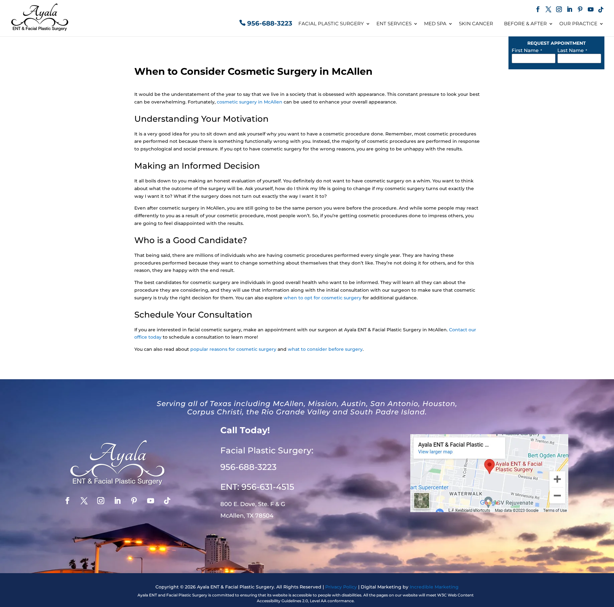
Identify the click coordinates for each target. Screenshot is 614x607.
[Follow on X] (84, 501)
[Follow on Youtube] (151, 501)
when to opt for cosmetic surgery (322, 298)
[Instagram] (559, 10)
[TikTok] (600, 10)
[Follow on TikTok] (167, 501)
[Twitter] (548, 10)
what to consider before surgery (325, 349)
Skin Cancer (476, 23)
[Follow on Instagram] (101, 501)
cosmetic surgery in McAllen (249, 102)
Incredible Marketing (434, 587)
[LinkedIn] (569, 10)
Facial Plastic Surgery (331, 23)
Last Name (572, 50)
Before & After (525, 23)
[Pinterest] (580, 10)
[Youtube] (590, 10)
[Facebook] (538, 10)
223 (248, 467)
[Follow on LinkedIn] (117, 501)
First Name (527, 50)
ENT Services (394, 23)
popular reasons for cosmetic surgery (233, 349)
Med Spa (435, 23)
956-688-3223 (269, 23)
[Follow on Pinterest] (134, 501)
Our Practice (578, 23)
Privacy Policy (341, 587)
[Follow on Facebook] (67, 501)
